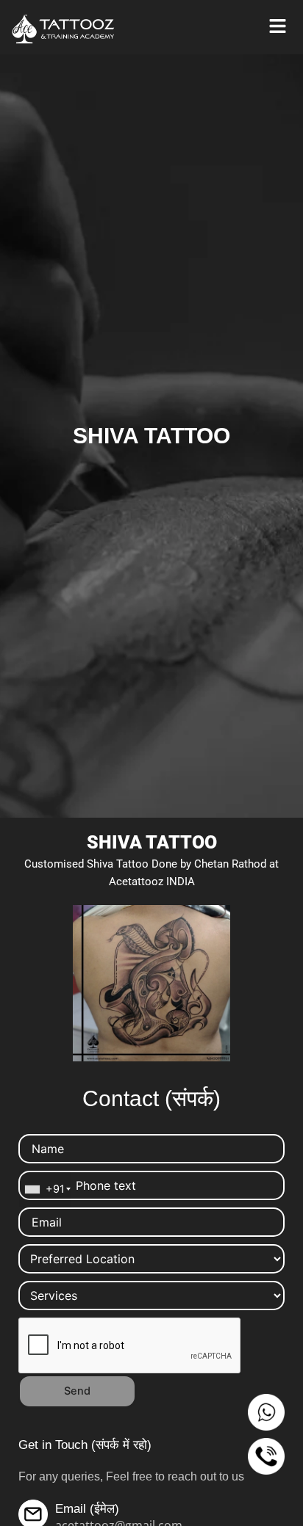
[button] (277, 27)
